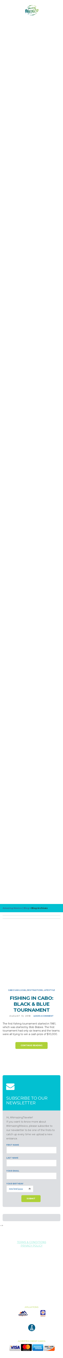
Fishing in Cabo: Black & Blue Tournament (31, 1004)
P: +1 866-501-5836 (31, 1259)
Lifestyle (49, 990)
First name (12, 1145)
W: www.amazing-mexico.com (31, 1266)
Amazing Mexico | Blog (16, 908)
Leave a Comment (43, 1016)
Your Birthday (14, 1183)
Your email (12, 1171)
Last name (12, 1158)
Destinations (35, 990)
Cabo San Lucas (17, 990)
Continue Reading (31, 1045)
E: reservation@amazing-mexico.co (31, 1263)
